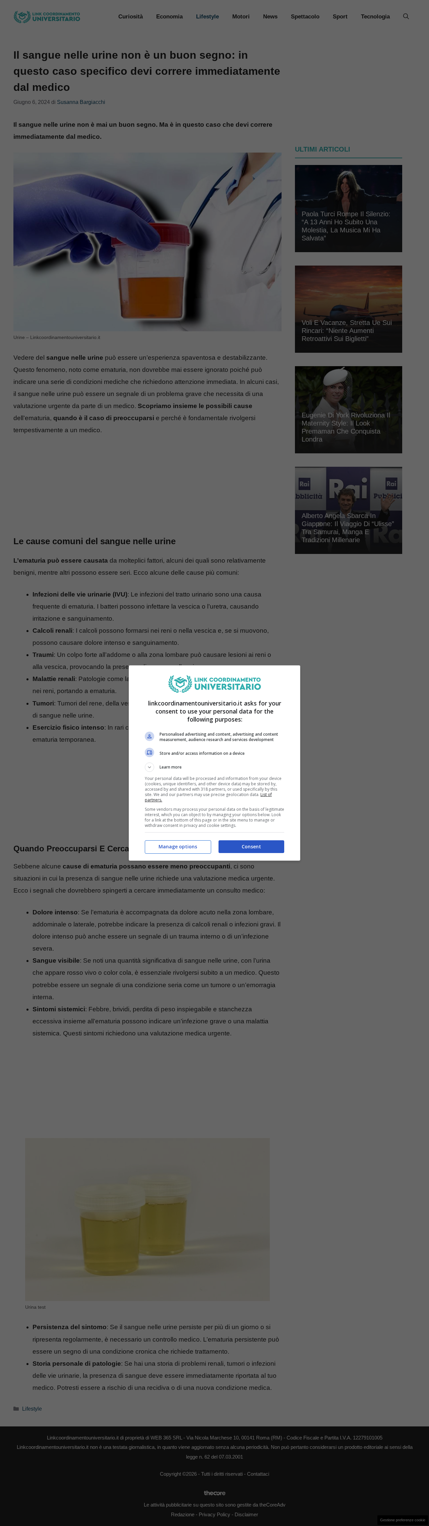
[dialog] (214, 763)
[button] (214, 767)
